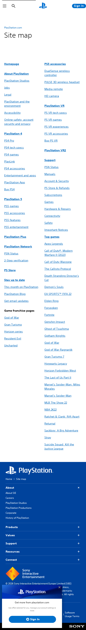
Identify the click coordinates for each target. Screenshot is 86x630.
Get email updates (16, 301)
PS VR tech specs (55, 112)
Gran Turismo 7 (54, 356)
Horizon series (13, 331)
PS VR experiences (56, 126)
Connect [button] (11, 560)
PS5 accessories (14, 213)
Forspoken (51, 308)
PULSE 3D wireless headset (62, 82)
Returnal (49, 423)
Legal (7, 94)
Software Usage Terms (72, 614)
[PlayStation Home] (43, 6)
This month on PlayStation (21, 287)
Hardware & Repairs (57, 209)
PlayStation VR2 (55, 150)
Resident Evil (12, 338)
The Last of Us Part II (57, 377)
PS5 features (12, 220)
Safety (48, 223)
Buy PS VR (51, 140)
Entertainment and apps (20, 175)
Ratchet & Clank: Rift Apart (61, 416)
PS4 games (11, 154)
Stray (47, 437)
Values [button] (10, 535)
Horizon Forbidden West (60, 370)
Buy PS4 (9, 189)
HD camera (51, 96)
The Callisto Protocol (57, 269)
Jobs (7, 87)
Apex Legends (53, 244)
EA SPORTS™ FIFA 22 (57, 294)
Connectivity (52, 216)
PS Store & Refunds (57, 188)
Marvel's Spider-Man (57, 395)
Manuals (49, 174)
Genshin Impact (54, 322)
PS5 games (11, 206)
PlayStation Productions (19, 508)
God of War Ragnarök (58, 349)
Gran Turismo (13, 324)
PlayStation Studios (16, 80)
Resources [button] (13, 551)
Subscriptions (53, 195)
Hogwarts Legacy (55, 363)
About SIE (11, 493)
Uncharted (11, 345)
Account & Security (56, 181)
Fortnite (49, 315)
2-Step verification (16, 260)
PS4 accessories (14, 168)
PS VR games (53, 119)
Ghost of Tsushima (56, 329)
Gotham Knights (54, 336)
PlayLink (9, 161)
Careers (10, 498)
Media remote (53, 89)
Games (49, 202)
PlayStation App (14, 182)
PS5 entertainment (16, 227)
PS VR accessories (56, 133)
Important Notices (56, 230)
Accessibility (12, 112)
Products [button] (12, 527)
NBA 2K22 (50, 409)
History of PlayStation (17, 517)
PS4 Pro (9, 140)
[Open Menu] (4, 6)
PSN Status (51, 167)
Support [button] (11, 543)
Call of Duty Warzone (58, 262)
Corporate (11, 513)
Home (9, 479)
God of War (11, 317)
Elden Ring (51, 301)
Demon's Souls (54, 287)
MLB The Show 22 (55, 402)
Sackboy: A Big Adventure (61, 430)
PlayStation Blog (15, 294)
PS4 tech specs (14, 147)
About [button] (10, 487)
